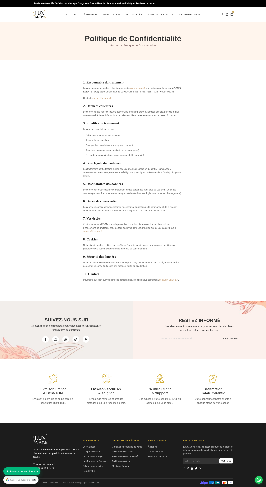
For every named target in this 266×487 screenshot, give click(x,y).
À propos (152, 447)
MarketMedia (93, 483)
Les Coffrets (89, 447)
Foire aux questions (157, 456)
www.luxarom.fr (137, 88)
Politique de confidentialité (125, 456)
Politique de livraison (122, 451)
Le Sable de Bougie (93, 456)
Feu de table (89, 471)
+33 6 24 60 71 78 (45, 468)
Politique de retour (121, 461)
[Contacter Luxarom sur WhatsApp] (259, 480)
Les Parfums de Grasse (94, 461)
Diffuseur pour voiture (93, 466)
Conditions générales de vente (127, 447)
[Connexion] (227, 14)
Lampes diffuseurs (92, 451)
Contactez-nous (155, 451)
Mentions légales (120, 466)
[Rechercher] (222, 14)
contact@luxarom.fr (101, 98)
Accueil (114, 45)
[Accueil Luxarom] (39, 14)
